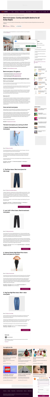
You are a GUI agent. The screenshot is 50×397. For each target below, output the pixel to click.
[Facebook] (38, 12)
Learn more (8, 32)
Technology (16, 11)
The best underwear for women (12, 68)
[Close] (36, 40)
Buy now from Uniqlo (10, 313)
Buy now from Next (10, 148)
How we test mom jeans (38, 47)
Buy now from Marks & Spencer (12, 190)
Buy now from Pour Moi (10, 273)
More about (6, 341)
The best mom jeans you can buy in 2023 (40, 49)
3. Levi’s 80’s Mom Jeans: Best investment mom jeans (40, 57)
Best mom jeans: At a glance (38, 43)
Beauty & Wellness (28, 11)
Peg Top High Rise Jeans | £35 (16, 76)
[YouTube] (45, 12)
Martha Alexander (7, 26)
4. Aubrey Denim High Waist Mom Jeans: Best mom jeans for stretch (40, 59)
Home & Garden (22, 11)
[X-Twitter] (41, 12)
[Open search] (48, 12)
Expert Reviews (3, 11)
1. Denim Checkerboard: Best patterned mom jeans (40, 51)
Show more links (40, 64)
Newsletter (34, 11)
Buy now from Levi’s (10, 231)
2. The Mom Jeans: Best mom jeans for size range (40, 54)
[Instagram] (43, 12)
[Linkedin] (40, 12)
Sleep (12, 11)
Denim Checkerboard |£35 (17, 73)
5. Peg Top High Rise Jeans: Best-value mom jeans (40, 62)
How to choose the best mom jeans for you (39, 45)
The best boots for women (11, 121)
